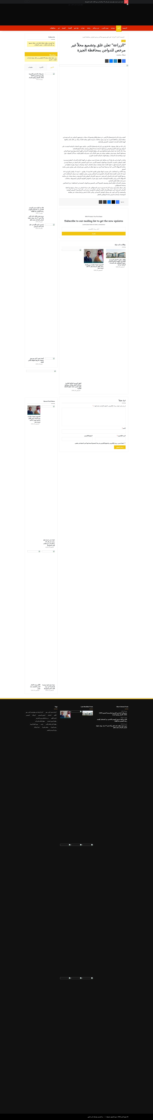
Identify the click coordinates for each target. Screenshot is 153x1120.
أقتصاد (70, 28)
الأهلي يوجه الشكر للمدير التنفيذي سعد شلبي (35, 686)
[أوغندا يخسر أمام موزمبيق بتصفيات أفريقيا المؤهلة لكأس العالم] (50, 361)
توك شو (76, 28)
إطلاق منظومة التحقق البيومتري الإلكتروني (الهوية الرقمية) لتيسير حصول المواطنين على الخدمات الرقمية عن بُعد (117, 262)
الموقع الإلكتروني (88, 435)
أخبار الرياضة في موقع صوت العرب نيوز (34, 712)
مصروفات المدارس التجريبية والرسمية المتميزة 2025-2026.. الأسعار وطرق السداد (36, 75)
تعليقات (30, 67)
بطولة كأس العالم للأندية (51, 724)
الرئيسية (124, 28)
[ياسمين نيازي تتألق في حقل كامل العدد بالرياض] (50, 290)
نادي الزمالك (37, 727)
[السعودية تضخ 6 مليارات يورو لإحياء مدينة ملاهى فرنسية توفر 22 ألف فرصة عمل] (93, 256)
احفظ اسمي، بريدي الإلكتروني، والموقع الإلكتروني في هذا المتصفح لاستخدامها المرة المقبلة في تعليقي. (99, 443)
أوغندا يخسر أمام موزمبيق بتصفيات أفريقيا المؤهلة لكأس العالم (36, 360)
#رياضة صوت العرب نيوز (51, 712)
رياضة (88, 28)
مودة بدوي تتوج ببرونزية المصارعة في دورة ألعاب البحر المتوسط (48, 686)
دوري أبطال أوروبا (34, 724)
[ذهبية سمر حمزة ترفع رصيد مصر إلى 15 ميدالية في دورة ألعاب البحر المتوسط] (48, 471)
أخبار (118, 28)
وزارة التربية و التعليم (51, 730)
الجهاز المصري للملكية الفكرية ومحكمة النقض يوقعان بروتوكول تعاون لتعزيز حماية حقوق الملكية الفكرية (72, 385)
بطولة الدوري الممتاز (51, 721)
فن (59, 28)
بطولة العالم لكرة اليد (40, 721)
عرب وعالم (96, 28)
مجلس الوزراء (45, 727)
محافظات (52, 28)
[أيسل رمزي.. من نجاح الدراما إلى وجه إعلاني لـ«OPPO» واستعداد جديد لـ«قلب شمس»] (65, 910)
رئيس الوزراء (53, 727)
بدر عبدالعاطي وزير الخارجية (42, 718)
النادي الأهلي (53, 718)
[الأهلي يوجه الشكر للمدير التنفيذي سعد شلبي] (33, 616)
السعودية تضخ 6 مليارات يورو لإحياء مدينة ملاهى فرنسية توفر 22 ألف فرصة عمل (103, 1)
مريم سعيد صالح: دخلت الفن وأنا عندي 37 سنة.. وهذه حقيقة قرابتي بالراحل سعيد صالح (36, 218)
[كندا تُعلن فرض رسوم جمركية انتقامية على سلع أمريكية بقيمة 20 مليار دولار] (65, 1043)
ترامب (42, 724)
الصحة (64, 28)
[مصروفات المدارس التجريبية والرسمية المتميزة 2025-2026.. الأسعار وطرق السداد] (50, 139)
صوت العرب (105, 28)
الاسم (124, 428)
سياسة (113, 28)
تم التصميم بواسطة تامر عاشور (95, 1117)
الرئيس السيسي (41, 715)
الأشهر (52, 67)
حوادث (83, 28)
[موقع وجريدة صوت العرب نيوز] (76, 14)
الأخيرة (41, 67)
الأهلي (55, 715)
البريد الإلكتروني (121, 435)
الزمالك (34, 715)
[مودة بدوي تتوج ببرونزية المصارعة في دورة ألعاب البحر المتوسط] (48, 616)
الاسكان (49, 715)
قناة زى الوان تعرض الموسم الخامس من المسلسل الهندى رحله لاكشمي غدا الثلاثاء (36, 209)
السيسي (28, 715)
